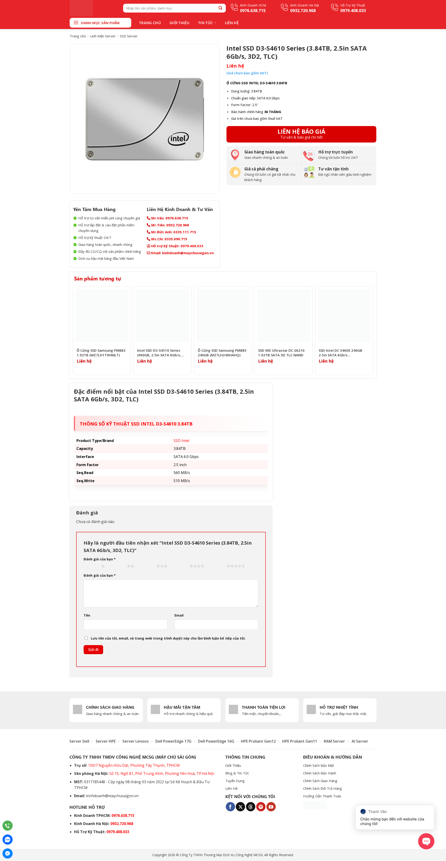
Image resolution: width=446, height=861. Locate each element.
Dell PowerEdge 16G (216, 741)
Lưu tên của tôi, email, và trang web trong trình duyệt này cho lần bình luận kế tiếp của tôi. (168, 638)
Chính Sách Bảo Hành (319, 773)
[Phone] (7, 825)
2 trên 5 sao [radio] (117, 566)
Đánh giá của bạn (100, 559)
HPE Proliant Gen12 (258, 741)
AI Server (360, 741)
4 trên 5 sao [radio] (180, 566)
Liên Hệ (232, 22)
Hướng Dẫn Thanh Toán (322, 796)
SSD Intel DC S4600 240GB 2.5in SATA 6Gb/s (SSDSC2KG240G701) (340, 352)
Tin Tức (205, 22)
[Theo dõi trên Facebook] (230, 806)
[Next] (371, 331)
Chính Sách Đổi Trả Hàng (322, 788)
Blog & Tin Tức (237, 773)
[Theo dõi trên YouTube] (271, 806)
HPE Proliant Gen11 (299, 741)
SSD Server (129, 36)
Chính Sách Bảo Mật (318, 765)
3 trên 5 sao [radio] (146, 566)
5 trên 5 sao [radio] (216, 566)
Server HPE (106, 741)
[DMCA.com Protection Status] (314, 804)
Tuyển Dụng (235, 780)
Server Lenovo (135, 741)
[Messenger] (7, 853)
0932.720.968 (121, 823)
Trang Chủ (150, 22)
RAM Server (334, 741)
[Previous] (74, 331)
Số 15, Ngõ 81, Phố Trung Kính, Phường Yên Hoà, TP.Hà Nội (161, 773)
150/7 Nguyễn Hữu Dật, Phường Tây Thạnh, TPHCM (134, 765)
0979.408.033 (191, 246)
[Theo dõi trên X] (240, 806)
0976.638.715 (123, 815)
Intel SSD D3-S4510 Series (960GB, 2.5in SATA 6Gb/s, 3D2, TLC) (159, 352)
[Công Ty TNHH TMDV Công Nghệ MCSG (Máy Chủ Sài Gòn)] (93, 8)
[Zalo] (7, 839)
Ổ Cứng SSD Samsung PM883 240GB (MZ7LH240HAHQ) (222, 352)
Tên (87, 615)
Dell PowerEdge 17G (173, 741)
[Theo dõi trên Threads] (250, 806)
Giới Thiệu (179, 22)
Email (179, 615)
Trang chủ (78, 36)
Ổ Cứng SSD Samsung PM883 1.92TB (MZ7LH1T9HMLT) (101, 352)
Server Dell (79, 741)
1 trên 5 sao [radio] (91, 566)
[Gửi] (220, 8)
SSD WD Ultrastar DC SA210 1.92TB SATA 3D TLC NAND (281, 352)
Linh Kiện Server (103, 36)
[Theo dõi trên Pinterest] (261, 806)
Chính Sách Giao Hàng (320, 780)
